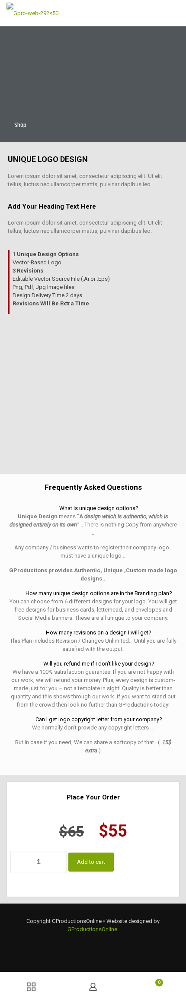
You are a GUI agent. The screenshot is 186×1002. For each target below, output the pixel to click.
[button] (93, 508)
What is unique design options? (98, 508)
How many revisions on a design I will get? (98, 632)
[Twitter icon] (93, 941)
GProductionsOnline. (93, 929)
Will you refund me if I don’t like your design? (98, 663)
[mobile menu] (174, 13)
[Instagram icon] (103, 941)
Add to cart (91, 862)
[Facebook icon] (83, 941)
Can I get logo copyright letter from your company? (98, 719)
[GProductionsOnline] (32, 13)
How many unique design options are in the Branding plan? (99, 593)
